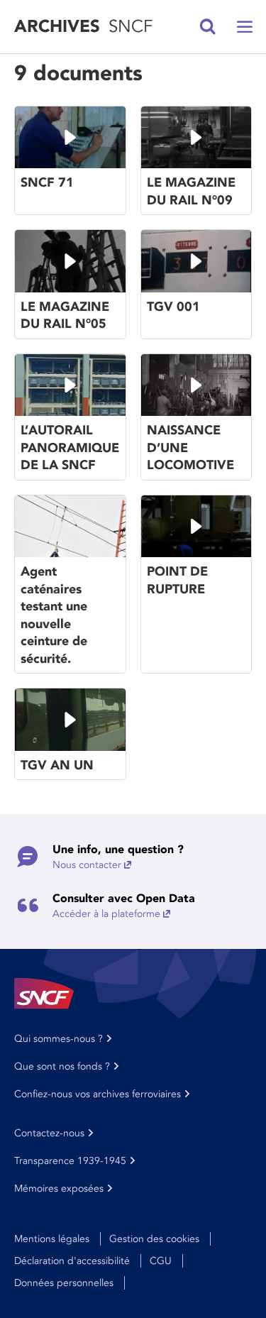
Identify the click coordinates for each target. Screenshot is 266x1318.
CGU (161, 1261)
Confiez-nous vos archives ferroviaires (97, 1094)
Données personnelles (63, 1283)
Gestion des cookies (154, 1239)
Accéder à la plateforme (106, 914)
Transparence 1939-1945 (70, 1161)
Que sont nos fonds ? (62, 1066)
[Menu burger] (244, 27)
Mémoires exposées (59, 1188)
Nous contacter (86, 865)
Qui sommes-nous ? (58, 1039)
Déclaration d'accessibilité (72, 1261)
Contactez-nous (49, 1133)
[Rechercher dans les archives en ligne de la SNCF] (207, 27)
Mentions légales (51, 1239)
